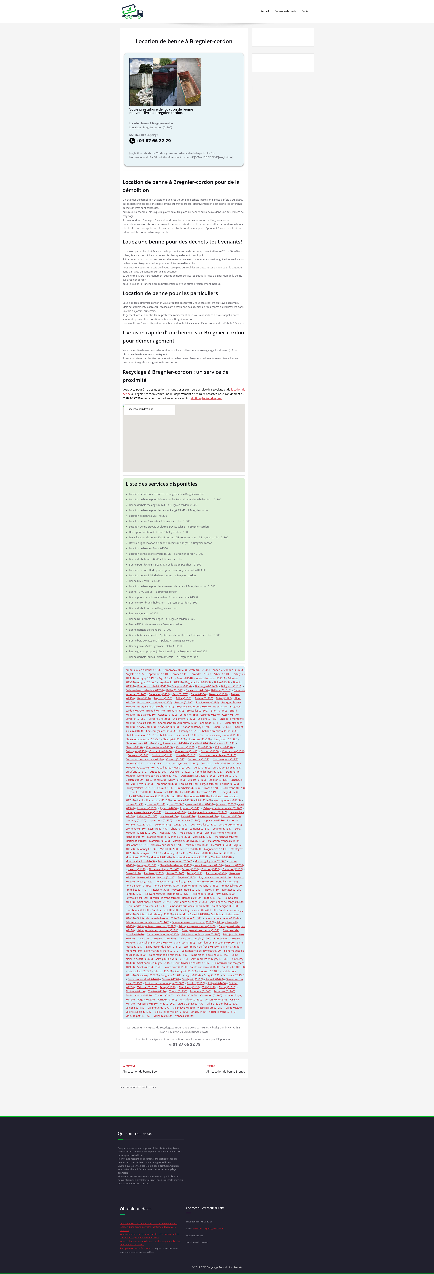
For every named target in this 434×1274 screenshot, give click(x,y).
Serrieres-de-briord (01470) (144, 979)
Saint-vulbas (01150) (149, 967)
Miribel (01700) (169, 849)
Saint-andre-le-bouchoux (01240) (147, 906)
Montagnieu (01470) (149, 853)
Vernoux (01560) (167, 999)
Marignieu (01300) (179, 836)
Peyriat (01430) (166, 877)
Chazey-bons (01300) (224, 739)
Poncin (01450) (204, 881)
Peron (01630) (195, 873)
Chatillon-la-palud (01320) (141, 735)
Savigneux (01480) (171, 975)
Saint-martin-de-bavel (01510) (163, 946)
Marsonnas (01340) (226, 836)
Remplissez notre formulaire (136, 1248)
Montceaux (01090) (200, 853)
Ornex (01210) (190, 869)
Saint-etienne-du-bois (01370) (222, 918)
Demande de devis (285, 11)
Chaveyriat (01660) (174, 739)
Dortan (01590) (134, 779)
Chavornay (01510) (199, 739)
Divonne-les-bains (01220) (208, 771)
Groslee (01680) (176, 796)
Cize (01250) (205, 747)
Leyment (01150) (135, 828)
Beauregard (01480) (206, 686)
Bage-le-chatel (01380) (198, 682)
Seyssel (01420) (214, 979)
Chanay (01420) (146, 726)
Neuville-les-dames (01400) (176, 865)
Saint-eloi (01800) (192, 918)
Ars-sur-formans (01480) (210, 678)
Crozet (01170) (145, 767)
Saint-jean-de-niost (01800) (163, 934)
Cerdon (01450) (189, 714)
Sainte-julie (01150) (233, 967)
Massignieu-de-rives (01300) (188, 840)
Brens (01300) (175, 710)
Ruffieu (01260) (213, 897)
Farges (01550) (209, 783)
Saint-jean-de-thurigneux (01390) (200, 934)
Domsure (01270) (228, 775)
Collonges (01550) (136, 751)
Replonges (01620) (178, 893)
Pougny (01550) (208, 885)
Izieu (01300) (176, 804)
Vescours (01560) (147, 1003)
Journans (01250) (147, 808)
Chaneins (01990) (168, 726)
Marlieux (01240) (202, 836)
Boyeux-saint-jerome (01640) (193, 706)
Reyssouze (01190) (136, 897)
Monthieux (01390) (137, 857)
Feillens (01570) (229, 783)
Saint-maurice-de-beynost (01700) (201, 950)
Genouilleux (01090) (139, 792)
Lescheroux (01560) (230, 824)
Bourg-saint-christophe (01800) (155, 706)
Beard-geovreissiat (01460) (153, 686)
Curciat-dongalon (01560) (227, 767)
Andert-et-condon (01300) (228, 670)
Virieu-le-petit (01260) (138, 1015)
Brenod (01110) (155, 710)
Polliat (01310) (164, 881)
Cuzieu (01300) (158, 771)
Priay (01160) (211, 889)
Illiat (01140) (203, 800)
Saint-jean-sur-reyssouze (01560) (156, 938)
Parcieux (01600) (154, 873)
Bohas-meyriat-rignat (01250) (154, 702)
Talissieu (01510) (147, 987)
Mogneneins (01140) (216, 849)
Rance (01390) (134, 893)
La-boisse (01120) (175, 812)
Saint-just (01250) (184, 942)
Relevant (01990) (155, 893)
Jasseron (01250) (226, 804)
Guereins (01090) (198, 796)
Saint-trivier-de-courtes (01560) (193, 963)
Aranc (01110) (181, 674)
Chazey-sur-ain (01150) (139, 743)
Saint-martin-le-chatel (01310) (161, 950)
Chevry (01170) (134, 747)
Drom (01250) (176, 779)
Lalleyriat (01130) (208, 816)
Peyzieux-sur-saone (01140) (215, 877)
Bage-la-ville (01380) (171, 682)
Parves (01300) (175, 873)
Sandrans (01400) (209, 971)
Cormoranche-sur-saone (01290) (145, 759)
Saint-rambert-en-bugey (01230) (209, 958)
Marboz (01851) (156, 836)
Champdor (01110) (211, 722)
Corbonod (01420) (162, 755)
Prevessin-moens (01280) (186, 889)
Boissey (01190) (183, 702)
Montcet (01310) (223, 853)
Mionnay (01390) (147, 849)
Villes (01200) (234, 1007)
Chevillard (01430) (201, 743)
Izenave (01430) (135, 804)
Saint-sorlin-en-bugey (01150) (154, 963)
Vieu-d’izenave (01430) (191, 1003)
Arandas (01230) (201, 674)
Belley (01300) (174, 690)
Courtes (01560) (135, 763)
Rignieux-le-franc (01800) (165, 897)
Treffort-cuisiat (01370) (139, 995)
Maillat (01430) (168, 832)
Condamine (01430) (160, 751)
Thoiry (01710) (227, 987)
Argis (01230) (166, 678)
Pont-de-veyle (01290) (166, 885)
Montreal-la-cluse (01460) (140, 861)
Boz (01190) (220, 706)
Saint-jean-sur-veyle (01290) (194, 938)
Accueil (265, 11)
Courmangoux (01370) (226, 759)
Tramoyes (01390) (224, 991)
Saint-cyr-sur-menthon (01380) (198, 910)
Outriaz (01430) (210, 869)
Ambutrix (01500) (199, 670)
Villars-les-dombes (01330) (222, 1003)
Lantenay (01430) (136, 820)
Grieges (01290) (230, 792)
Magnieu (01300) (147, 832)
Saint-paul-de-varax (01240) (171, 958)
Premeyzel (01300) (231, 885)
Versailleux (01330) (191, 999)
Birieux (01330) (204, 698)
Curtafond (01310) (136, 771)
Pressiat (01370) (159, 889)
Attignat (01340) (146, 682)
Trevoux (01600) (164, 995)
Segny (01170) (193, 975)
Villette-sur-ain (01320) (139, 1011)
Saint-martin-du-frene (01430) (201, 946)
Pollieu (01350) (184, 881)
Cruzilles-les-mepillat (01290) (174, 767)
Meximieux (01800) (197, 845)
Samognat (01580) (185, 971)
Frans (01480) (212, 788)
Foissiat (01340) (165, 788)
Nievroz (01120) (137, 869)
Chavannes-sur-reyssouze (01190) (219, 735)
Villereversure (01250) (210, 1007)
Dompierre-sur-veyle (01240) (198, 775)
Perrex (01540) (146, 877)
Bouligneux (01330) (207, 702)
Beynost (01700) (163, 698)
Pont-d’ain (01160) (227, 881)
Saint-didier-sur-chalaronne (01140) (158, 918)
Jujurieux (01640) (190, 808)
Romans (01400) (191, 897)
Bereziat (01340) (218, 694)
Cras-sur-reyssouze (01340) (182, 763)
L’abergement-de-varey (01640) (144, 812)
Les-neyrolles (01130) (203, 824)
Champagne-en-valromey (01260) (177, 722)
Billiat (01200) (184, 698)
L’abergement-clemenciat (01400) (222, 808)
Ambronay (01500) (176, 670)
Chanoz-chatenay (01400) (196, 726)
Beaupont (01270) (181, 686)
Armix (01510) (185, 678)
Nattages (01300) (147, 865)
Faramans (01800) (166, 783)
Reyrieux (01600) (225, 893)
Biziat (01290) (224, 698)
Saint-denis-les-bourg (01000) (154, 914)
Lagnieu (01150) (169, 816)
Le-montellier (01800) (187, 820)
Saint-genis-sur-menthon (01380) (156, 926)
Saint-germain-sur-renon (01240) (201, 930)
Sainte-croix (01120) (175, 967)
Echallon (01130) (218, 779)
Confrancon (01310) (233, 751)
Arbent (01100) (222, 674)
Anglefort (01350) (136, 674)
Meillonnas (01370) (137, 845)
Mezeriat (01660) (221, 845)
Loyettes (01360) (222, 828)
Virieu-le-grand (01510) (222, 1011)
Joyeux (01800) (168, 808)
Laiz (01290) (188, 816)
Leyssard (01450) (158, 828)
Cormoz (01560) (175, 759)
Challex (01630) (146, 722)
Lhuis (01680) (179, 828)
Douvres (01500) (156, 779)
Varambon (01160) (211, 995)
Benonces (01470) (159, 694)
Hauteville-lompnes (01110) (153, 800)
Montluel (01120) (161, 857)
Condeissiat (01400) (186, 751)
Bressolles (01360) (197, 710)
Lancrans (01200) (231, 816)
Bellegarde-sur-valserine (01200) (145, 690)
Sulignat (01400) (217, 983)
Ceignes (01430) (167, 714)
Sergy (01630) (212, 975)
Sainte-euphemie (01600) (204, 967)
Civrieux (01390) (185, 747)
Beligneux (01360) (231, 686)
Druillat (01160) (197, 779)
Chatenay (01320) (187, 731)
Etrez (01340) (145, 783)
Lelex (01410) (163, 824)
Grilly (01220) (134, 796)
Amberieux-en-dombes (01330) (144, 670)
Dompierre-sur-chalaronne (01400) (157, 775)
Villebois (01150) (135, 1007)
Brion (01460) (219, 710)
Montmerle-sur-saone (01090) (190, 857)
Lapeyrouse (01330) (160, 820)
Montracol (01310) (221, 857)
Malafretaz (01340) (191, 832)
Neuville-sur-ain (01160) (208, 865)
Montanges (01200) (175, 853)
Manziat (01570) (135, 836)
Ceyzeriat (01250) (136, 718)
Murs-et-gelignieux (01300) (210, 861)
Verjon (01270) (146, 999)
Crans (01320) (155, 763)
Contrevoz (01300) (138, 755)
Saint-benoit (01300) (137, 910)
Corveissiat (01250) (199, 759)
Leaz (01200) (144, 824)
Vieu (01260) (167, 1003)
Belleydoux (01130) (197, 690)
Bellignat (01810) (221, 690)
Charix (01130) (222, 726)
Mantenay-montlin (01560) (220, 832)
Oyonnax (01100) (232, 869)
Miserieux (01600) (190, 849)
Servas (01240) (171, 979)
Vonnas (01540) (184, 1015)
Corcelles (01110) (186, 755)
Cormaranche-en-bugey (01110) (217, 755)
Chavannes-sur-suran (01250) (143, 739)
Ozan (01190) (133, 873)
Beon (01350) (198, 694)
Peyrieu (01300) (187, 877)
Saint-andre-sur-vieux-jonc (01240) (189, 906)
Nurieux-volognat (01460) (164, 869)
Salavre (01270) (163, 971)
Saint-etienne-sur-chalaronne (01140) (147, 922)
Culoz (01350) (202, 767)
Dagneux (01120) (180, 771)
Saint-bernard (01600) (165, 910)
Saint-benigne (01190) (225, 906)
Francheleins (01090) (189, 788)
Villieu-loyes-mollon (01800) (171, 1011)
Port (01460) (189, 885)
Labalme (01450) (147, 816)
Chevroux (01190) (224, 743)
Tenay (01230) (168, 987)
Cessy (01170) (230, 714)
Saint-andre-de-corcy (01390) (226, 901)
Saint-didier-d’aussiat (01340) (191, 914)
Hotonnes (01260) (182, 800)
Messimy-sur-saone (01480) (167, 845)
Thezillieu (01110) (189, 987)
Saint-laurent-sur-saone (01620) (216, 942)
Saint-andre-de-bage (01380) (190, 901)
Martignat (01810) (136, 840)
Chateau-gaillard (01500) (160, 731)
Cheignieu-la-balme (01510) (171, 743)
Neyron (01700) (234, 865)
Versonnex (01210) (216, 999)
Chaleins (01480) (207, 718)
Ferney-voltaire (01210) (139, 788)
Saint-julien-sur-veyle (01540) (154, 942)
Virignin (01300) (163, 1015)
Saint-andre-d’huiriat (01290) (154, 901)
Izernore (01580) (156, 804)
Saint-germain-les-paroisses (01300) (158, 930)
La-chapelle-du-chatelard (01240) (207, 812)
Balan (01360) (222, 682)
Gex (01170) (187, 792)
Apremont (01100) (159, 674)
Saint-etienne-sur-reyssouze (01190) (193, 922)
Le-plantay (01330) (213, 820)
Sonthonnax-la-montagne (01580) (164, 983)
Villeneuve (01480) (184, 1007)
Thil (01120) (209, 987)
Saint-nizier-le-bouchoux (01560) (210, 954)
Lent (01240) (180, 824)
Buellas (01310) (146, 714)
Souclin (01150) (196, 983)
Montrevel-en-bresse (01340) (175, 861)
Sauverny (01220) (147, 975)
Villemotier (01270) (159, 1007)
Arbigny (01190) (146, 678)
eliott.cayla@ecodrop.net (206, 398)
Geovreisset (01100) (165, 792)
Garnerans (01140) (234, 788)
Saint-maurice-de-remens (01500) (168, 954)
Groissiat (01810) (154, 796)
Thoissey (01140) (135, 991)
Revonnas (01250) (202, 893)
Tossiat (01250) (178, 991)
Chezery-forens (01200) (159, 747)
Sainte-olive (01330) (139, 971)
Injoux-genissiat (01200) (227, 800)
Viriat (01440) (198, 1011)
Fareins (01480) (188, 783)
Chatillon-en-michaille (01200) (218, 731)
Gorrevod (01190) (207, 792)
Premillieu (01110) (136, 889)
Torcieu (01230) (157, 991)
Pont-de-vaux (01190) (138, 885)
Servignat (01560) (192, 979)
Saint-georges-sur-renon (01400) (197, 926)
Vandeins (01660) (187, 995)
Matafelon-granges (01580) (223, 840)
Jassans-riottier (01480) (200, 804)
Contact (306, 11)
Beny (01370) (180, 694)
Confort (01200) (210, 751)
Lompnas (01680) (200, 828)
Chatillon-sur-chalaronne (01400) (178, 735)
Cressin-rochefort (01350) (215, 763)
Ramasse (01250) (232, 889)
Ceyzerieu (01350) (159, 718)
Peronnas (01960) (216, 873)
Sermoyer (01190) (233, 975)
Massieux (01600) (159, 840)
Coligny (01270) (224, 747)
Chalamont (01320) (183, 718)
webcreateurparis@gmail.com (208, 1228)
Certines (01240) (210, 714)
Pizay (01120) (145, 881)
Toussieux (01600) (200, 991)
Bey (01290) (144, 698)
